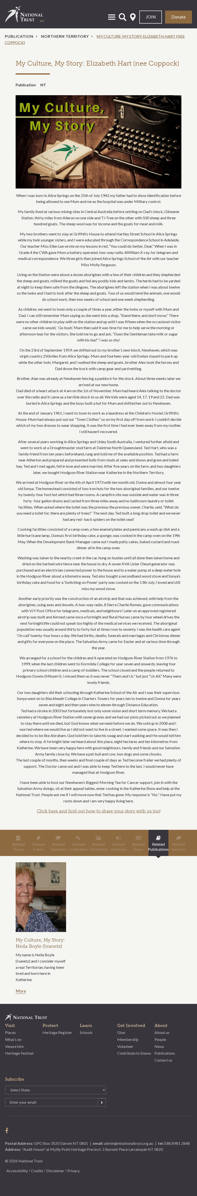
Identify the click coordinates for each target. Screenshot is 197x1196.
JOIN (151, 16)
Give (121, 1032)
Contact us (163, 1060)
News (159, 1046)
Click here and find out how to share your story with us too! (98, 811)
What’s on (13, 1039)
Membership (128, 1039)
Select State (133, 17)
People (160, 1039)
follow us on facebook (8, 1130)
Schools (86, 1032)
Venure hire (14, 1046)
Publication (19, 36)
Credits (37, 1170)
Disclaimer (55, 1170)
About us (161, 1032)
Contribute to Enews (134, 1053)
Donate (178, 16)
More (21, 991)
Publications (164, 1053)
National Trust (29, 14)
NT (43, 84)
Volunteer (125, 1046)
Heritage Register (57, 1032)
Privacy (73, 1170)
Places (10, 1032)
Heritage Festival (19, 1053)
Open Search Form (122, 17)
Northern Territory (65, 36)
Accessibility (17, 1170)
